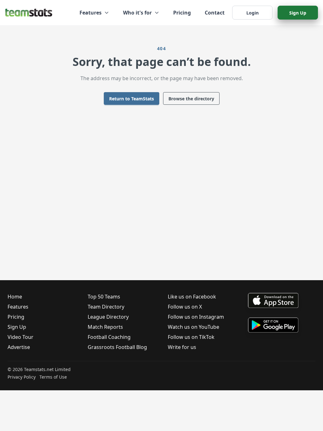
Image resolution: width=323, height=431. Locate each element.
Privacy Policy (22, 377)
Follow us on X (185, 306)
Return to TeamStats (131, 99)
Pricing (182, 12)
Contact (215, 12)
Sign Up (297, 13)
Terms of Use (53, 377)
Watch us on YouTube (193, 326)
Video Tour (20, 337)
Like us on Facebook (192, 296)
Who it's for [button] (137, 12)
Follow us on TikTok (191, 337)
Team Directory (106, 306)
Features (18, 306)
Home (15, 296)
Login (252, 13)
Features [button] (90, 12)
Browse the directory (191, 99)
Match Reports (105, 326)
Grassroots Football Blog (117, 347)
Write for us (182, 347)
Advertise (19, 347)
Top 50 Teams (104, 296)
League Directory (108, 316)
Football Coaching (109, 337)
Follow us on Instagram (196, 316)
